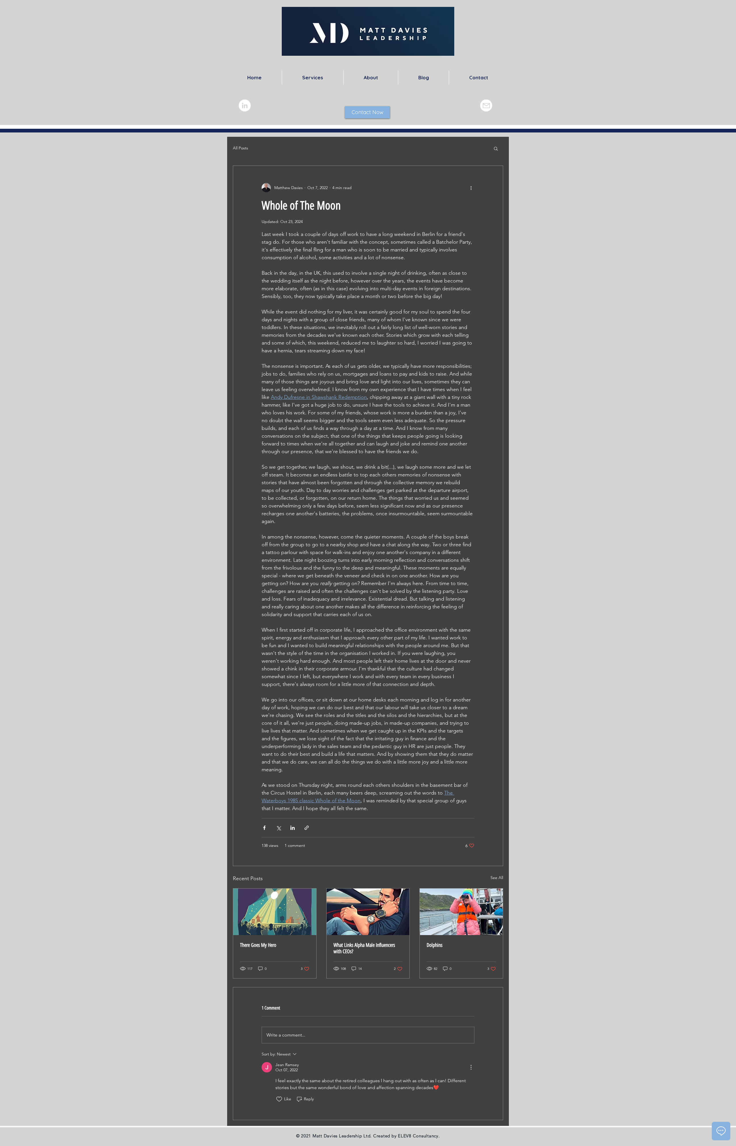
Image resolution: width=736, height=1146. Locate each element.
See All (496, 877)
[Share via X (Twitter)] (278, 827)
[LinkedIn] (245, 105)
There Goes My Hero (258, 945)
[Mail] (486, 105)
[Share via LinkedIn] (292, 827)
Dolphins (434, 945)
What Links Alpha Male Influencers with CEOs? (364, 948)
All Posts (240, 148)
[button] (496, 148)
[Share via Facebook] (264, 827)
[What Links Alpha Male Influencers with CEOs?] (368, 912)
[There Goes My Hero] (274, 912)
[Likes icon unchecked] (279, 1099)
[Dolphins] (461, 912)
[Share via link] (306, 827)
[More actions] (470, 187)
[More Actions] (470, 1067)
